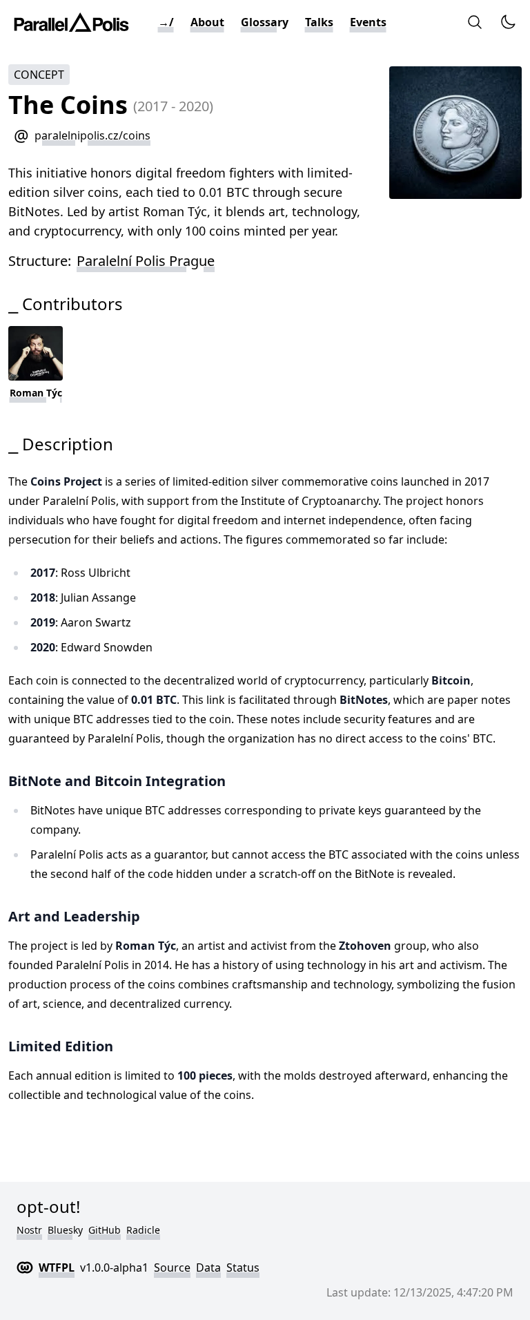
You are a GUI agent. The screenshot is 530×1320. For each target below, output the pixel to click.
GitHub (104, 1229)
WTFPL (57, 1267)
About (207, 22)
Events (368, 22)
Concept (39, 74)
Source (172, 1267)
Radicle (143, 1229)
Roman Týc (36, 392)
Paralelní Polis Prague (146, 260)
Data (208, 1267)
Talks (319, 22)
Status (242, 1267)
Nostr (29, 1229)
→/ (166, 22)
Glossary (264, 22)
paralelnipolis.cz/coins (92, 135)
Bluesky (65, 1229)
